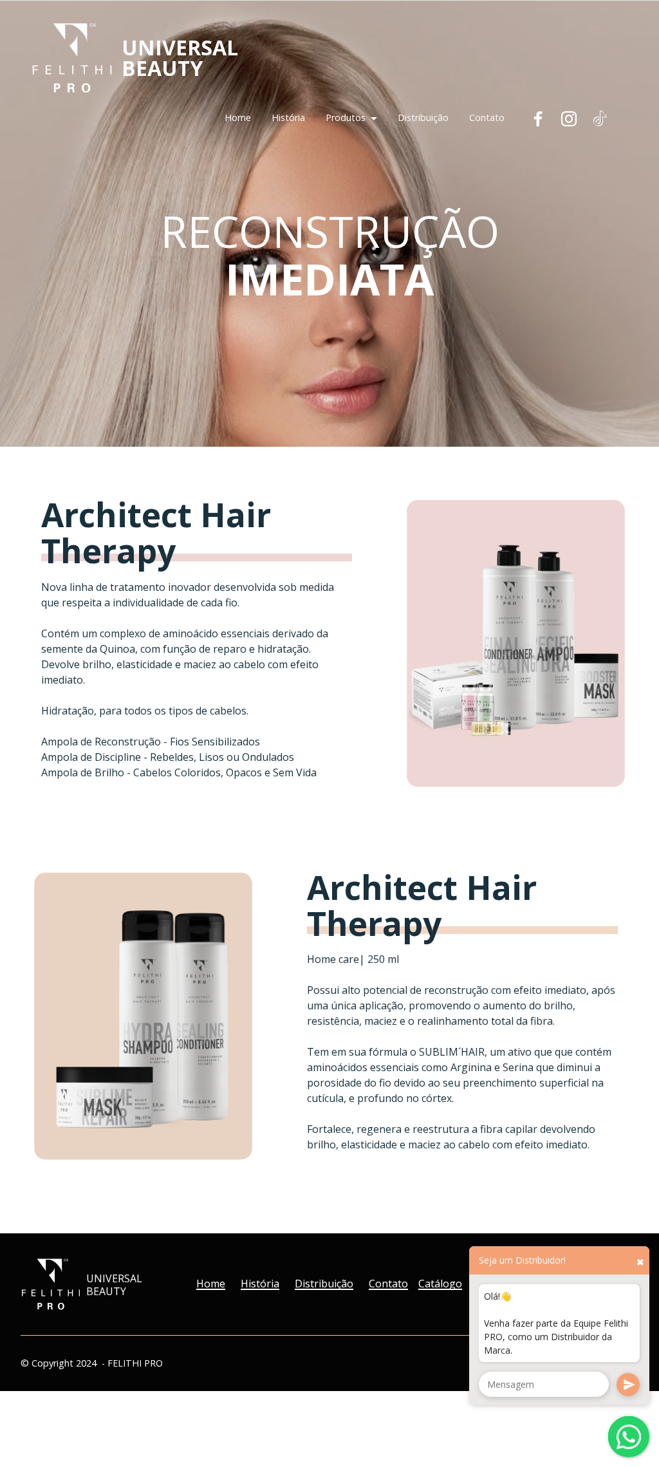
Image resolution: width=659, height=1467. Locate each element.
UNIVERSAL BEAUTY (114, 1284)
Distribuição (423, 117)
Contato (487, 117)
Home (238, 117)
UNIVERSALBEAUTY (180, 58)
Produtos (346, 117)
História (288, 117)
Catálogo (440, 1283)
